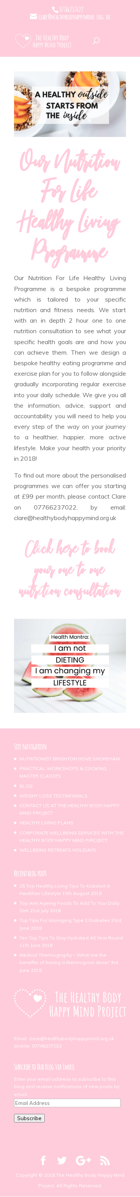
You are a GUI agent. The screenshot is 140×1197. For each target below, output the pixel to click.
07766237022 (47, 1046)
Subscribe (29, 1118)
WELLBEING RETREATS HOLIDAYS (57, 850)
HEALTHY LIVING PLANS (46, 823)
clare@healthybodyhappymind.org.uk (71, 1038)
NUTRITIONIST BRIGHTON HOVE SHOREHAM (69, 759)
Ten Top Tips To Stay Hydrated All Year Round (71, 938)
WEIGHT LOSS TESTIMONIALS (53, 796)
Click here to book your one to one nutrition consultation (70, 571)
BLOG (26, 786)
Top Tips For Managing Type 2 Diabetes (64, 920)
